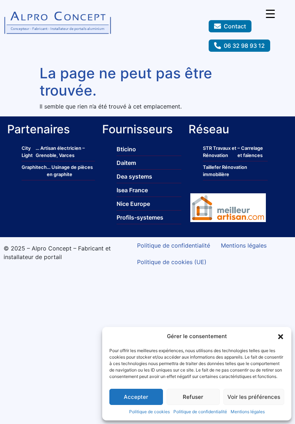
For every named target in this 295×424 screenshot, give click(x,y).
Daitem (126, 162)
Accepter (136, 396)
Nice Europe (133, 203)
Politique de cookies (149, 411)
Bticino (126, 149)
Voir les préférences (253, 396)
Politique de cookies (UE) (171, 262)
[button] (280, 336)
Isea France (132, 190)
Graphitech (34, 167)
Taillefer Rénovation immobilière (225, 170)
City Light (27, 151)
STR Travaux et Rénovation (219, 151)
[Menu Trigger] (270, 13)
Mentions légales (248, 411)
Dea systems (134, 176)
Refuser (193, 396)
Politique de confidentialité (200, 411)
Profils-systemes (140, 217)
